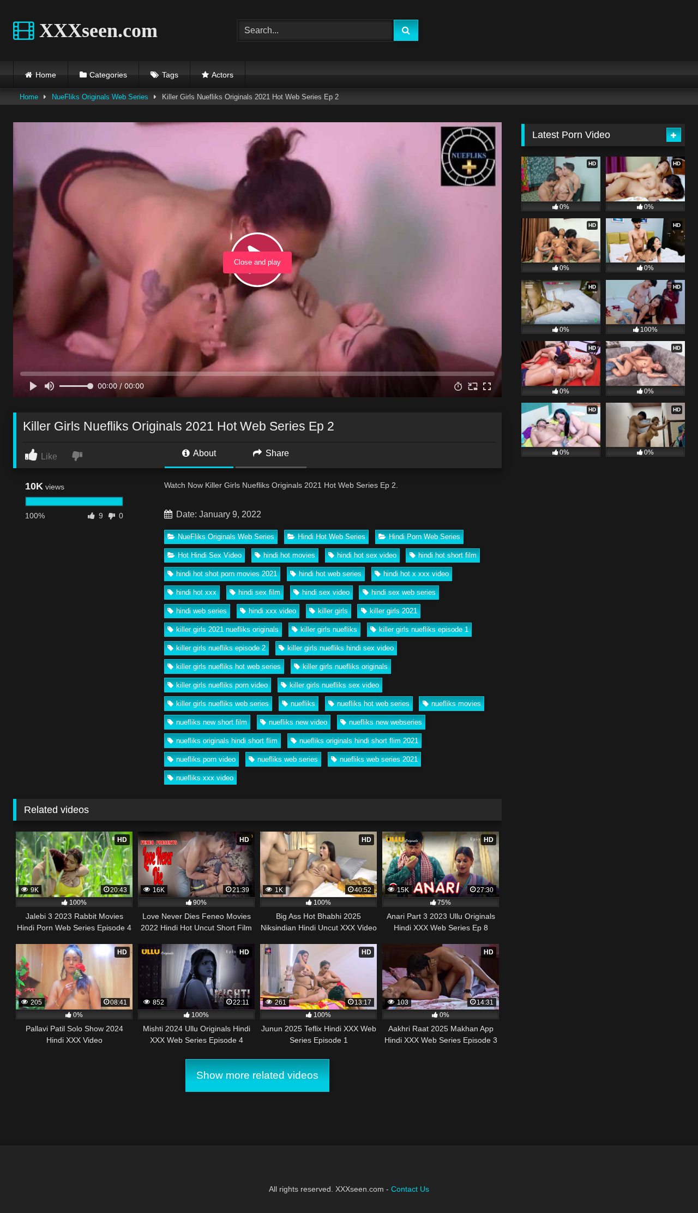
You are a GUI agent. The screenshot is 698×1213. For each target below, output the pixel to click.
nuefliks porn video (206, 759)
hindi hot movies (289, 555)
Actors (222, 74)
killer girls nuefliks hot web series (228, 666)
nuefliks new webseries (385, 722)
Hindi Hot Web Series (331, 537)
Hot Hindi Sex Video (210, 555)
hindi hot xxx (196, 592)
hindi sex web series (403, 592)
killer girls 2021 (393, 611)
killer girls (333, 611)
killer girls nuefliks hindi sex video (340, 648)
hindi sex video (326, 592)
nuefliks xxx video (204, 778)
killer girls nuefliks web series (222, 704)
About (203, 453)
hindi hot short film (447, 555)
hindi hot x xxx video (416, 574)
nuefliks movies (456, 704)
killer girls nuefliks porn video (222, 685)
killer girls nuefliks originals (345, 666)
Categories (108, 74)
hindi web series (201, 611)
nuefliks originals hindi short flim (227, 741)
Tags (170, 74)
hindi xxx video (272, 611)
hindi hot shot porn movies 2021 (226, 574)
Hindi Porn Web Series (424, 537)
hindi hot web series (330, 574)
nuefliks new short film (211, 722)
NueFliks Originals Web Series (100, 97)
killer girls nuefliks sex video (334, 685)
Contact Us (410, 1189)
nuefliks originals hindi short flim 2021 (358, 741)
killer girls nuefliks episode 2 (221, 648)
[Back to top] (664, 1180)
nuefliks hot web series (373, 704)
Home (45, 74)
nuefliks (303, 704)
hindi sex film (259, 592)
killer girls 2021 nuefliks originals (227, 629)
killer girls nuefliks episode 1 (423, 629)
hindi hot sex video (366, 555)
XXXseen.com (96, 30)
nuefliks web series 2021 (379, 759)
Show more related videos (257, 1075)
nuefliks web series (287, 759)
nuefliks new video (298, 722)
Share (276, 453)
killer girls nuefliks (328, 629)
